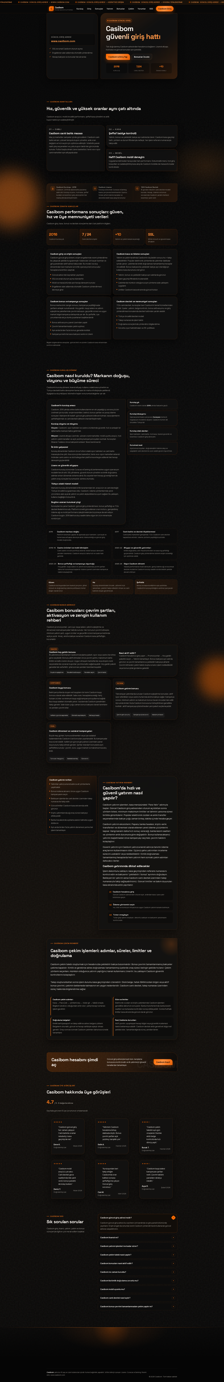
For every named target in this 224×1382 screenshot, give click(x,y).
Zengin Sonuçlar (113, 1356)
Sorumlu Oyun (161, 1361)
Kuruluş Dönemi (161, 1349)
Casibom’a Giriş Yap (118, 57)
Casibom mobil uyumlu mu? (137, 1289)
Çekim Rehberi (137, 1352)
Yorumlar (142, 8)
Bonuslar (121, 8)
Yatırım (110, 8)
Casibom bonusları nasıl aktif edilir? (137, 1263)
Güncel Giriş (112, 1352)
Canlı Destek (160, 1357)
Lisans (158, 1353)
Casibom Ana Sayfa (115, 1348)
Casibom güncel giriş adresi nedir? (137, 1217)
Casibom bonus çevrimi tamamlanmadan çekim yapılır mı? (137, 1306)
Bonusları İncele (142, 57)
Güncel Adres (75, 1365)
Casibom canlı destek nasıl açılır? (137, 1298)
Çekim (131, 8)
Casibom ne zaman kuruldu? (137, 1272)
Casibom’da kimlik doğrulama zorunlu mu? (137, 1280)
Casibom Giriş (165, 8)
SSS (151, 8)
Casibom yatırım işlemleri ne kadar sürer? (137, 1246)
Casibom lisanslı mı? (137, 1237)
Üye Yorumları (136, 1361)
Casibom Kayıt (163, 1062)
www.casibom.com (63, 41)
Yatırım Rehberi (137, 1348)
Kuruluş (80, 8)
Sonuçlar (99, 8)
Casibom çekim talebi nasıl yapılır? (137, 1254)
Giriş (89, 8)
